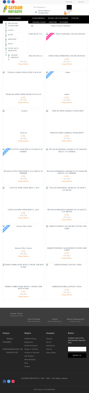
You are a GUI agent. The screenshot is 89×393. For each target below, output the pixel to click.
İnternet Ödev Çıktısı (23, 248)
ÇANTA (11, 30)
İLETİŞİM (64, 22)
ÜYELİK (75, 18)
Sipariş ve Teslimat (31, 349)
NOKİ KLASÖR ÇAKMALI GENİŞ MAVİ (67, 133)
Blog (26, 363)
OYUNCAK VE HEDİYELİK (13, 49)
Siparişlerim (50, 345)
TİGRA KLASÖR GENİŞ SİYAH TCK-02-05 (23, 94)
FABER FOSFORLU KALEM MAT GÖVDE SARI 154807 (67, 249)
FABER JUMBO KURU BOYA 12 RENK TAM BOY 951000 (23, 287)
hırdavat (23, 133)
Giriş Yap (68, 2)
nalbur (67, 94)
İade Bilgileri (29, 356)
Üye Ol (81, 2)
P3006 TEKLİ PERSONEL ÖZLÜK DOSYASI (67, 56)
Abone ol (77, 355)
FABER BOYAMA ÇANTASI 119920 (67, 286)
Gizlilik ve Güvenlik (32, 352)
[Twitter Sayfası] (8, 1)
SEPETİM (53, 22)
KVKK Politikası (31, 338)
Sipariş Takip (51, 352)
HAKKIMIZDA (38, 18)
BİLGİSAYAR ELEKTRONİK (13, 24)
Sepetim (49, 349)
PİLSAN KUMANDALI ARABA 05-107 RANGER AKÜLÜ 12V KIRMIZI (67, 172)
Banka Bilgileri (30, 359)
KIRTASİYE (12, 39)
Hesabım (49, 338)
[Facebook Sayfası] (4, 1)
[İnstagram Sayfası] (13, 1)
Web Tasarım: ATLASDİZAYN (44, 389)
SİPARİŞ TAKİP (39, 22)
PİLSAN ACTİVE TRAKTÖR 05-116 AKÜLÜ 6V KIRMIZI (23, 172)
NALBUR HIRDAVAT (15, 56)
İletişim (27, 366)
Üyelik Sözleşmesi (31, 345)
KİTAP (10, 44)
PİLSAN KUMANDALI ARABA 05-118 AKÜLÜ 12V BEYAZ (67, 211)
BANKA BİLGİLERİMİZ (58, 18)
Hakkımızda (29, 342)
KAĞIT (10, 35)
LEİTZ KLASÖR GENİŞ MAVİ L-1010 (23, 210)
